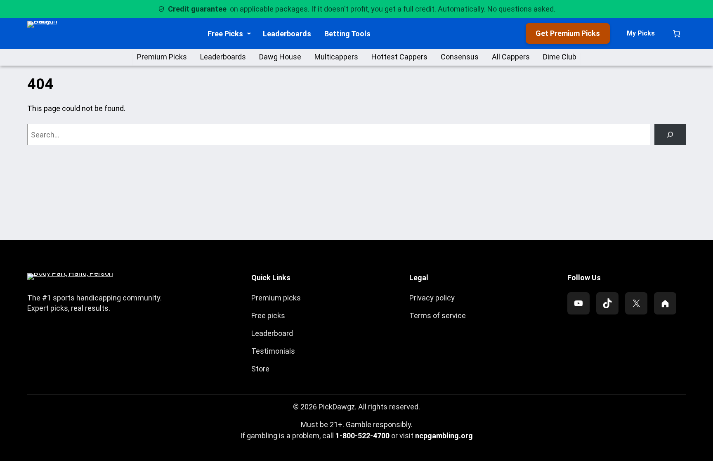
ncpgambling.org (444, 435)
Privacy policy (432, 297)
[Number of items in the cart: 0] (676, 33)
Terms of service (437, 315)
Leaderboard (272, 333)
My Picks (641, 33)
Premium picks (276, 297)
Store (260, 368)
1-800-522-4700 (362, 435)
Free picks (268, 315)
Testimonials (273, 351)
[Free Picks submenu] (249, 33)
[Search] (670, 134)
